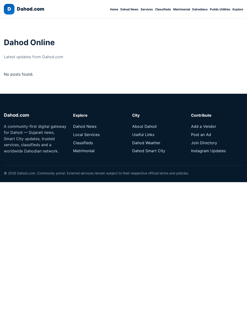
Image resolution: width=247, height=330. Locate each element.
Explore (238, 9)
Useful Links (143, 134)
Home (114, 9)
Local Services (86, 134)
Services (147, 9)
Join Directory (204, 142)
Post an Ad (201, 134)
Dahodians (200, 9)
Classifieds (163, 9)
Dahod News (129, 9)
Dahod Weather (146, 142)
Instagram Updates (208, 150)
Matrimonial (181, 9)
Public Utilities (220, 9)
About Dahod (144, 126)
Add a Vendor (203, 126)
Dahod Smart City (148, 150)
